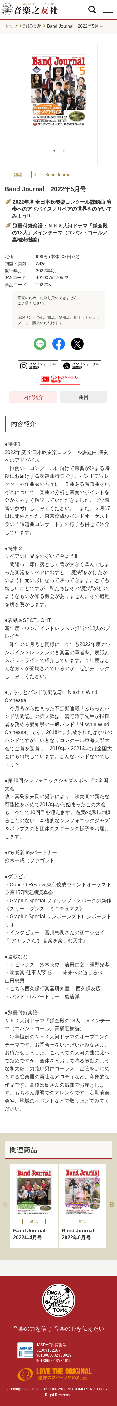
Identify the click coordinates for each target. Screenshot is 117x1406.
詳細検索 (32, 25)
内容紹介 (33, 397)
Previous (5, 1205)
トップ (10, 25)
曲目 (84, 397)
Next (112, 1205)
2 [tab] (64, 151)
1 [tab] (54, 151)
